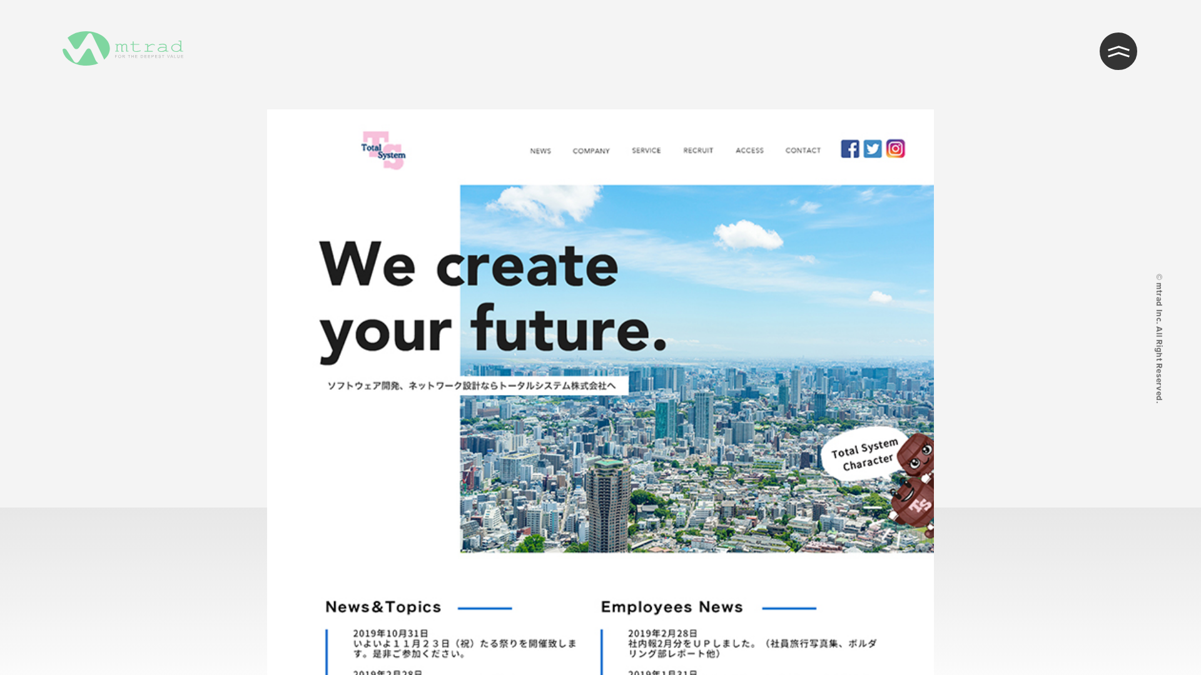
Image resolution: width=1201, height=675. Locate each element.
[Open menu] (1118, 51)
